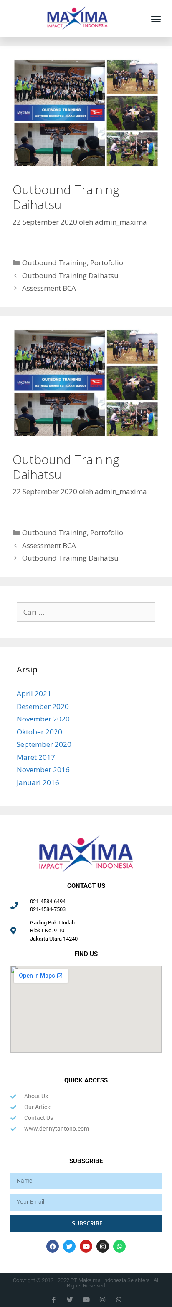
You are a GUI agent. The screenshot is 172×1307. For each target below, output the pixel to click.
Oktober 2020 (39, 731)
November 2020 (43, 719)
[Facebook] (52, 1246)
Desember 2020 (43, 706)
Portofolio (106, 262)
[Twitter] (69, 1246)
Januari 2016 (38, 782)
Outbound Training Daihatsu (70, 275)
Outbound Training (54, 262)
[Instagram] (102, 1246)
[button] (156, 19)
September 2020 (44, 744)
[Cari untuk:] (86, 612)
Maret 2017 (36, 757)
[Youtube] (86, 1246)
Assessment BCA (49, 288)
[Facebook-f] (54, 1300)
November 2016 (43, 769)
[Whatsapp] (119, 1246)
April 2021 (34, 693)
